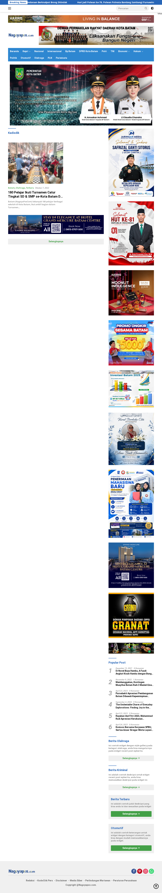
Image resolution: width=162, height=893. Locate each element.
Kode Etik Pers (45, 880)
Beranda (14, 51)
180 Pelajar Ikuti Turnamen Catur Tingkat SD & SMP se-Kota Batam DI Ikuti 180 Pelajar (34, 196)
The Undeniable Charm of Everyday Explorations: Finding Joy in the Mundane (134, 706)
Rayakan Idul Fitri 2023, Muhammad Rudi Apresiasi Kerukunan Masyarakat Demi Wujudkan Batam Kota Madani (134, 717)
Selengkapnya (56, 241)
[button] (146, 8)
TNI (112, 51)
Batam (11, 187)
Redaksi (30, 880)
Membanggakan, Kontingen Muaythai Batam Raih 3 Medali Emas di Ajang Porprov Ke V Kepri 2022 (134, 683)
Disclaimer (61, 880)
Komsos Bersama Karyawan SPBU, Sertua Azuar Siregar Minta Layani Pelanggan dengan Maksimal (134, 728)
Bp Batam (70, 51)
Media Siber (76, 880)
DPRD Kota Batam (88, 51)
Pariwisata (61, 58)
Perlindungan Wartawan (97, 880)
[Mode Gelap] (152, 8)
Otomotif (26, 58)
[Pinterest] (139, 871)
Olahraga (39, 58)
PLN (50, 58)
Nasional (39, 51)
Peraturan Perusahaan (125, 880)
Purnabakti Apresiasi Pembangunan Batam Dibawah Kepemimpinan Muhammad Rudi (134, 695)
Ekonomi (122, 51)
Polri (104, 51)
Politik (13, 58)
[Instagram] (145, 871)
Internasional (54, 51)
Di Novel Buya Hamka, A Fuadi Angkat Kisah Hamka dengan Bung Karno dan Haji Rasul (134, 672)
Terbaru (30, 187)
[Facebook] (133, 871)
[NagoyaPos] (21, 35)
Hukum (137, 51)
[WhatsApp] (151, 871)
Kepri (25, 51)
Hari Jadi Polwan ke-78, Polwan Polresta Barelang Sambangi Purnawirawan (85, 2)
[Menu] (10, 8)
